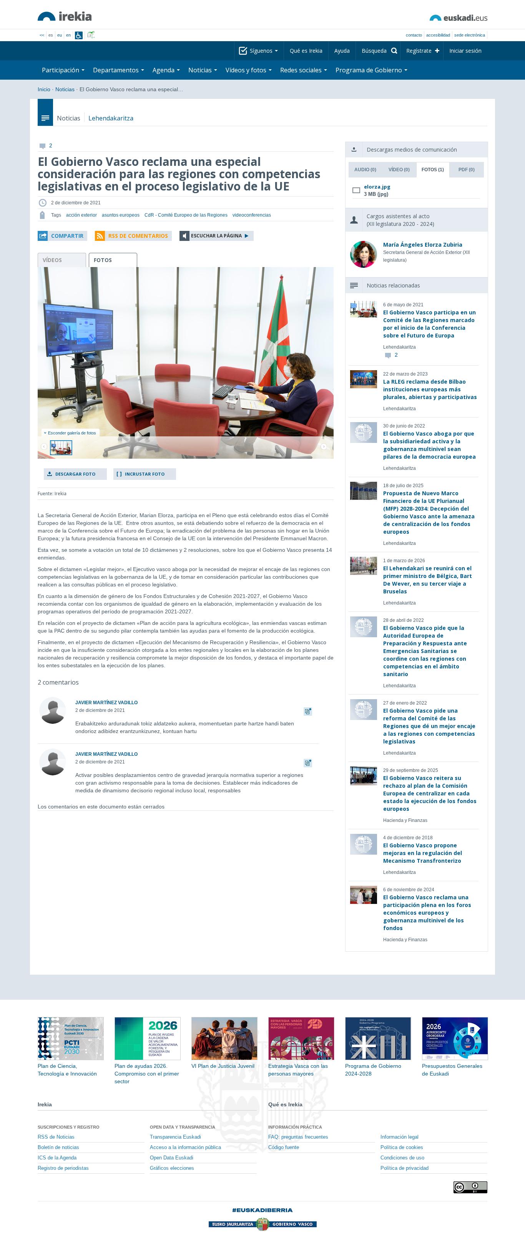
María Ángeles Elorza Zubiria (422, 244)
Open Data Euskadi (171, 1158)
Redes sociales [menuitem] (301, 70)
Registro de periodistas (63, 1168)
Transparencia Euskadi (175, 1137)
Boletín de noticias (58, 1147)
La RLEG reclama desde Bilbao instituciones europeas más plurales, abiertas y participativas (430, 389)
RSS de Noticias (56, 1137)
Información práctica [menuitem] (295, 1127)
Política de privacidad (404, 1168)
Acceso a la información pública (185, 1147)
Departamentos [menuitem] (116, 70)
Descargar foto (75, 474)
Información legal (399, 1137)
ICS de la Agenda (57, 1158)
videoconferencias (252, 215)
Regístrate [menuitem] (419, 50)
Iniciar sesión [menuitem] (465, 50)
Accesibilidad (438, 35)
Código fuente (283, 1147)
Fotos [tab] (433, 169)
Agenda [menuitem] (164, 70)
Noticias (65, 89)
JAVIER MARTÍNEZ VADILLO (106, 702)
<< (42, 35)
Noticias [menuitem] (200, 70)
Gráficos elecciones (172, 1168)
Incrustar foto (144, 474)
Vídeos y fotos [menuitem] (247, 70)
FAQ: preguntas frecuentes (298, 1137)
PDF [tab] (467, 169)
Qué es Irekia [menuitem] (306, 50)
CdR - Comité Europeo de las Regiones (186, 215)
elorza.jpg (377, 186)
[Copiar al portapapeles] (308, 710)
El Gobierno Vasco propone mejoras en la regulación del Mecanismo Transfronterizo (422, 853)
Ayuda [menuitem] (342, 50)
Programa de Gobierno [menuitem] (370, 70)
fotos (103, 260)
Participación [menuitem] (61, 70)
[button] (62, 236)
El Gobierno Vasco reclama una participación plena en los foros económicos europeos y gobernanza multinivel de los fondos (427, 913)
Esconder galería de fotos (72, 433)
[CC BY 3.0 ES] (470, 1187)
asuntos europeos (121, 215)
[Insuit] (79, 35)
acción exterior (81, 215)
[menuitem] (378, 50)
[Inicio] (64, 16)
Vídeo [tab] (399, 169)
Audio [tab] (365, 169)
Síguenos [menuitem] (262, 50)
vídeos (52, 260)
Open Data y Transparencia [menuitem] (182, 1127)
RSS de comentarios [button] (138, 235)
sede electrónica (469, 35)
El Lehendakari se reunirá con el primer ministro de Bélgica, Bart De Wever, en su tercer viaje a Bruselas (427, 580)
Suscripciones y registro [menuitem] (69, 1127)
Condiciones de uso (402, 1158)
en (68, 35)
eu (59, 35)
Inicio (44, 89)
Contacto (414, 35)
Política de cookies (401, 1147)
